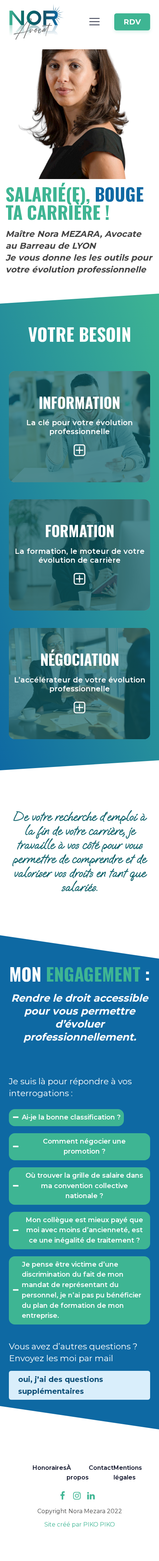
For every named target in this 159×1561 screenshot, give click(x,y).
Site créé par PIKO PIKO (79, 1524)
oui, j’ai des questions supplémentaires (60, 1385)
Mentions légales (128, 1472)
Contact (101, 1467)
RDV (132, 21)
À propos (78, 1472)
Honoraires (50, 1467)
